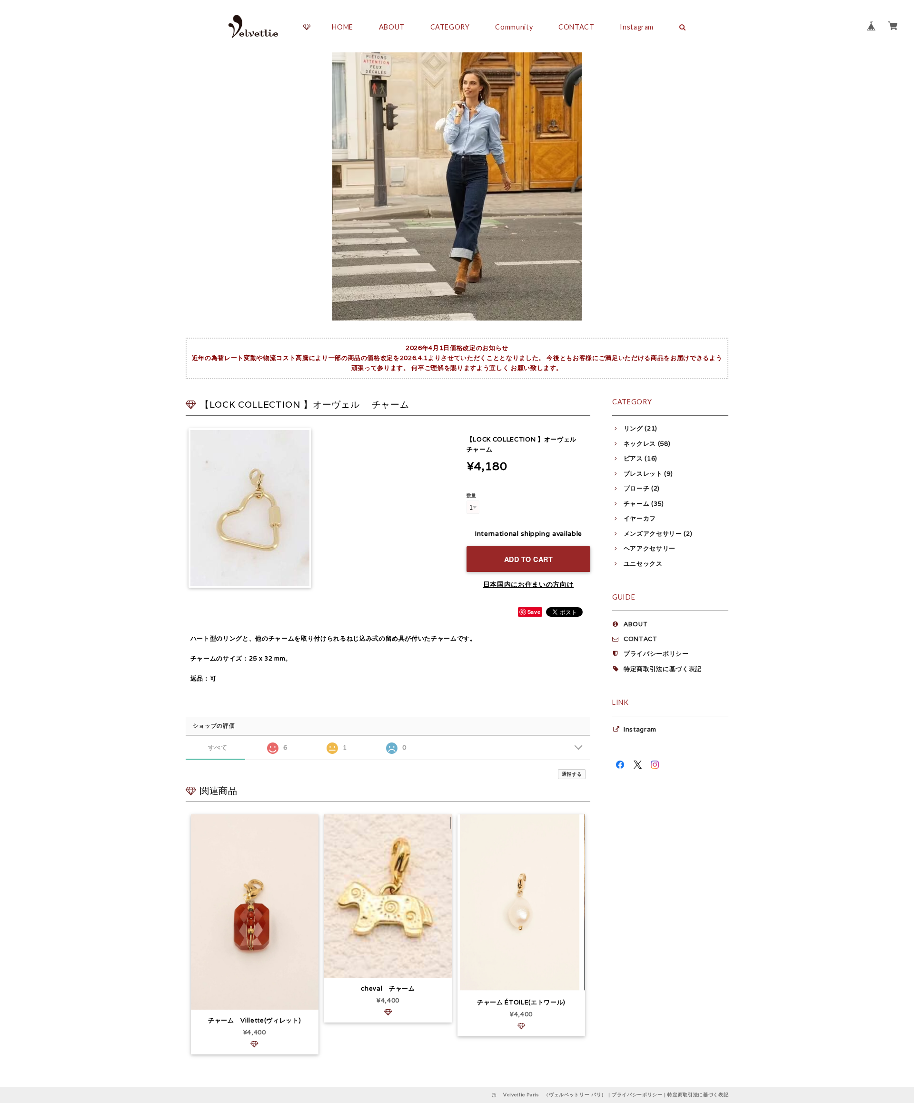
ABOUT (392, 27)
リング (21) (640, 428)
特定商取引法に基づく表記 (663, 669)
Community (514, 27)
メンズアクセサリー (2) (658, 534)
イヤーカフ (640, 518)
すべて (218, 747)
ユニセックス (643, 564)
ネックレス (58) (647, 444)
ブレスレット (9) (648, 474)
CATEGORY (450, 27)
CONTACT (576, 27)
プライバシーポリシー (656, 654)
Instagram (637, 27)
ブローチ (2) (642, 488)
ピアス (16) (640, 458)
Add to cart (528, 559)
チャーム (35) (644, 504)
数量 (472, 495)
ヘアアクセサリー (650, 548)
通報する (572, 774)
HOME (342, 27)
